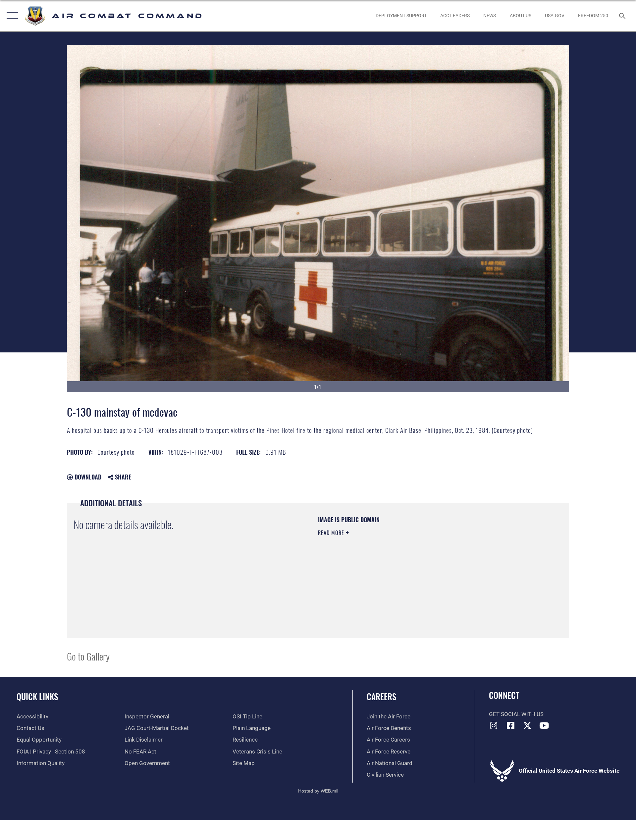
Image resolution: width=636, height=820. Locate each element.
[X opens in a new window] (527, 725)
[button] (11, 15)
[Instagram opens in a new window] (494, 725)
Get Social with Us (516, 714)
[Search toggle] (623, 15)
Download (87, 477)
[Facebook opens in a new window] (510, 725)
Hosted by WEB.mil (318, 791)
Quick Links (37, 696)
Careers (381, 696)
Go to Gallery (88, 656)
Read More (332, 533)
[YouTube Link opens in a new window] (544, 725)
